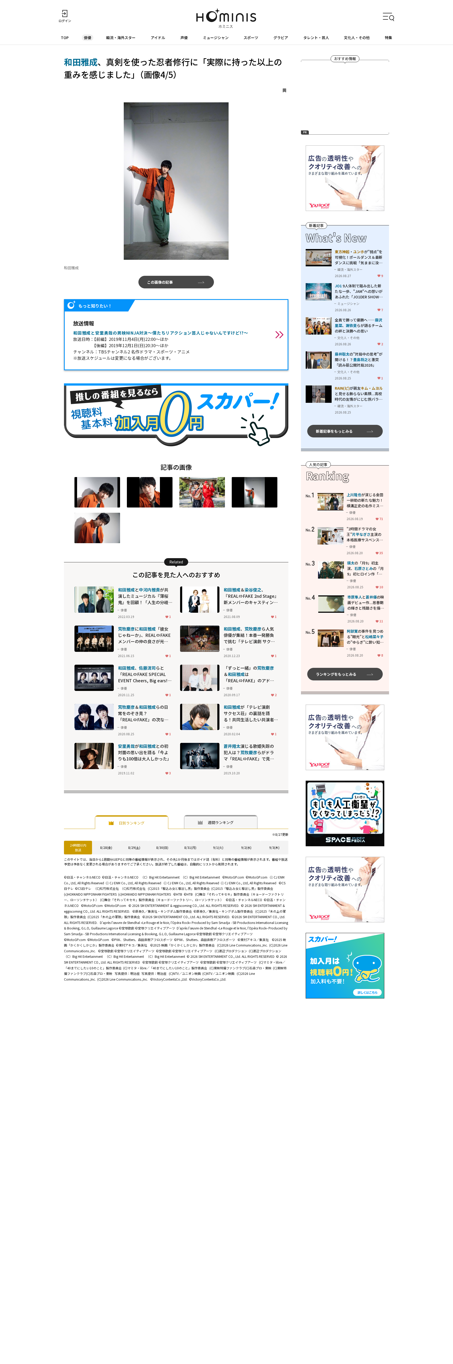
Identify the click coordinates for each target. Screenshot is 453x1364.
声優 (184, 37)
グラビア (280, 37)
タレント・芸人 (316, 37)
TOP (65, 37)
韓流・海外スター (121, 37)
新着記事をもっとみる (334, 431)
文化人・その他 (357, 37)
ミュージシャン (216, 37)
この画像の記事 (160, 282)
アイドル (158, 37)
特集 (388, 37)
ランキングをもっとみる (336, 674)
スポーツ (251, 37)
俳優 (87, 37)
